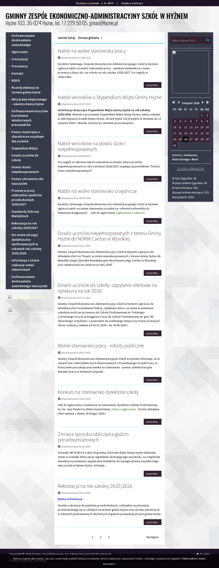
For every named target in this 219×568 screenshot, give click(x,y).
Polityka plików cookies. (194, 558)
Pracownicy (20, 66)
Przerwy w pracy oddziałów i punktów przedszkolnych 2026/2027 (27, 197)
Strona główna (88, 38)
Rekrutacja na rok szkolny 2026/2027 (25, 225)
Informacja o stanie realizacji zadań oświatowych (25, 264)
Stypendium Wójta (25, 148)
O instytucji (20, 59)
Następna (152, 537)
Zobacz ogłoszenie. (124, 409)
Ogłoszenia (20, 52)
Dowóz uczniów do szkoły (25, 157)
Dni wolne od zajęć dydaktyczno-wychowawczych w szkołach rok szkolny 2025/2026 (26, 244)
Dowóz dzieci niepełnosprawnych (25, 169)
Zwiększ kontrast (132, 3)
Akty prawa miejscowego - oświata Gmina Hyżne (29, 101)
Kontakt (18, 73)
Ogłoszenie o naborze (130, 213)
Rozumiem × (109, 564)
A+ (105, 3)
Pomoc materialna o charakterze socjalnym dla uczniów (28, 136)
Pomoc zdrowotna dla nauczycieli (27, 181)
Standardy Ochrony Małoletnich (25, 213)
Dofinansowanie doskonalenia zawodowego (23, 40)
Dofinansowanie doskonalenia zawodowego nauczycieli (29, 281)
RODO (16, 80)
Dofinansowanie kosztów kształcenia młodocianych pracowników (30, 118)
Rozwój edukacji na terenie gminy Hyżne (26, 90)
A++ (111, 3)
